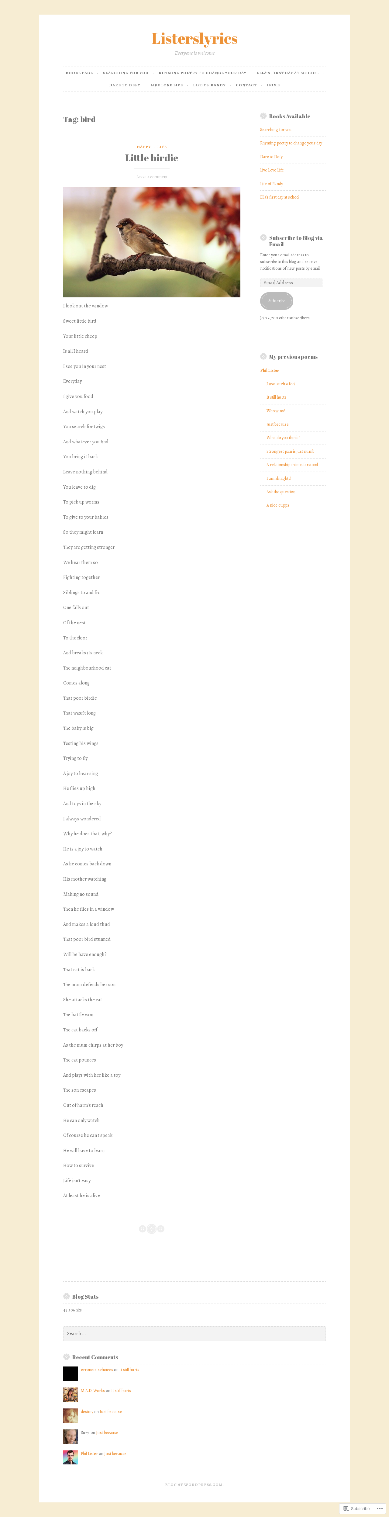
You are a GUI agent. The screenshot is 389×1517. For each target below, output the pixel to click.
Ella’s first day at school (287, 72)
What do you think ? (283, 438)
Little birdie (151, 157)
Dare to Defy (124, 85)
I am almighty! (279, 478)
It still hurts (276, 397)
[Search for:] (194, 1334)
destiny (87, 1412)
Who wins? (276, 411)
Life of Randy (209, 85)
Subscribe (276, 301)
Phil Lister (89, 1453)
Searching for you (126, 72)
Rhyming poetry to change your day (202, 72)
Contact (246, 85)
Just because (278, 424)
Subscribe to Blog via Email (296, 241)
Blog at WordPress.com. (194, 1484)
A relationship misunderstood (292, 465)
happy (144, 146)
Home (273, 85)
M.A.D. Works (93, 1391)
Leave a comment (151, 177)
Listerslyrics (195, 38)
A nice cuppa (278, 505)
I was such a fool (281, 384)
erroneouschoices (97, 1370)
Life (162, 146)
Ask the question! (281, 492)
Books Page (79, 72)
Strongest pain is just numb (290, 451)
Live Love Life (166, 85)
